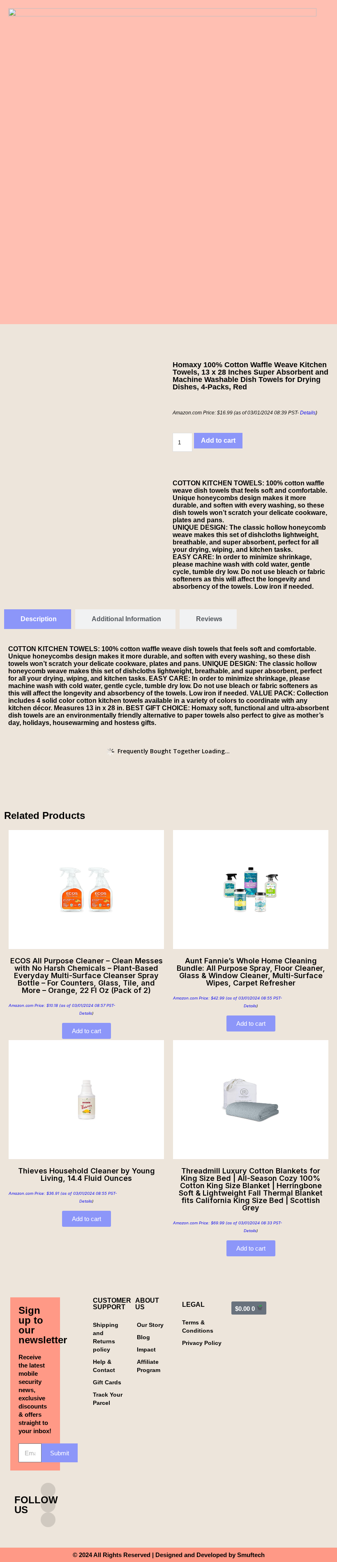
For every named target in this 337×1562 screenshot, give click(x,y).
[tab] (37, 619)
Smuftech (251, 1554)
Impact (146, 1349)
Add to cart (218, 440)
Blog (143, 1337)
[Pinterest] (48, 1519)
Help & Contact (104, 1365)
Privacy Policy (202, 1343)
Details (308, 413)
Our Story (150, 1325)
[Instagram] (48, 1490)
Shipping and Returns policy (105, 1337)
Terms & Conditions (197, 1326)
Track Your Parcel (107, 1398)
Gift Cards (107, 1382)
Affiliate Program (148, 1365)
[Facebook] (48, 1505)
